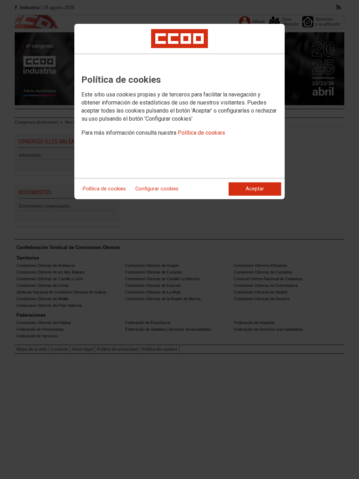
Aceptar (255, 189)
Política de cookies (201, 132)
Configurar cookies (156, 189)
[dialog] (179, 111)
